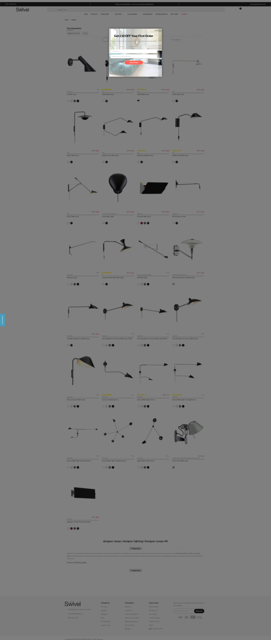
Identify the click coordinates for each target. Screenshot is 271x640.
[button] (2, 320)
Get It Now (133, 62)
